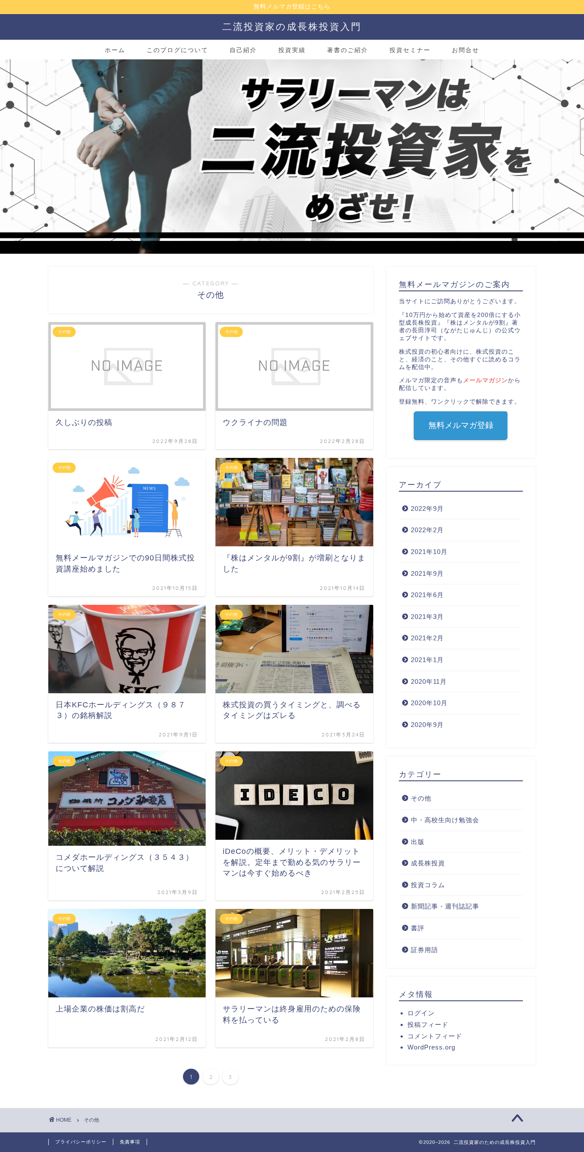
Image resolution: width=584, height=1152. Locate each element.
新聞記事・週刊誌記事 (445, 906)
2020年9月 (427, 724)
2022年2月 (427, 529)
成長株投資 (428, 863)
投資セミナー (410, 50)
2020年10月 (429, 702)
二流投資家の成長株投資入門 (292, 26)
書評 (418, 928)
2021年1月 (427, 659)
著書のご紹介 (347, 50)
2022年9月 (427, 508)
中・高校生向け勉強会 (445, 820)
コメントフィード (434, 1036)
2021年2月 (427, 638)
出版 (418, 841)
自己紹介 (243, 50)
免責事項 (130, 1141)
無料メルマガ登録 (460, 425)
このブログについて (177, 50)
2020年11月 (429, 681)
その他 (421, 798)
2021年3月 (427, 616)
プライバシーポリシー (80, 1141)
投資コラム (428, 884)
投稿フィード (427, 1024)
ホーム (115, 50)
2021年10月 (429, 551)
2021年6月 (427, 594)
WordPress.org (431, 1047)
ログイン (421, 1013)
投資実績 (292, 50)
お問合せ (465, 50)
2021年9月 (427, 573)
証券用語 (424, 949)
